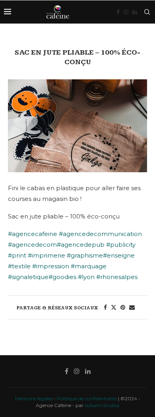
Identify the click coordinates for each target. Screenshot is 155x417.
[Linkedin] (134, 12)
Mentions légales (33, 398)
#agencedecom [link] (32, 244)
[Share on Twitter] (113, 307)
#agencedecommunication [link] (100, 234)
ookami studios (102, 405)
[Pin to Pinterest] (122, 307)
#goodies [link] (62, 277)
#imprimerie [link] (46, 255)
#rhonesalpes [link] (117, 277)
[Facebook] (118, 12)
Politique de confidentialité (87, 398)
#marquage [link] (89, 266)
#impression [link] (50, 266)
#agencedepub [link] (81, 244)
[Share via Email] (132, 307)
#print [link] (17, 255)
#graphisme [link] (85, 255)
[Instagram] (126, 12)
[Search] (147, 12)
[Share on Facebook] (105, 307)
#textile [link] (19, 266)
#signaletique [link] (28, 277)
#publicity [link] (121, 244)
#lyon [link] (86, 277)
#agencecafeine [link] (32, 234)
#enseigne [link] (119, 255)
